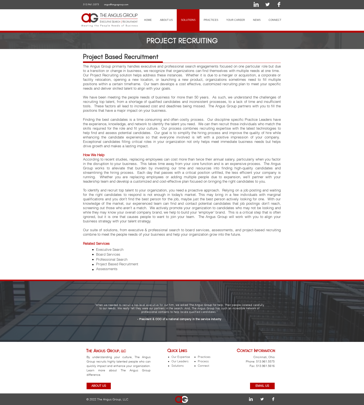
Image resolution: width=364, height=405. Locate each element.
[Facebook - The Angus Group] (278, 4)
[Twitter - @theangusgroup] (267, 4)
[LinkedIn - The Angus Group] (256, 4)
